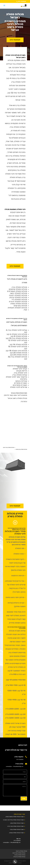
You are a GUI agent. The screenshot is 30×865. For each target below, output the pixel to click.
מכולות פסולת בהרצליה (19, 856)
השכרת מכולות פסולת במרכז (17, 829)
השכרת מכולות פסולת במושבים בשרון (15, 816)
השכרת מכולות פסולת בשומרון (16, 832)
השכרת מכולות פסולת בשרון (17, 823)
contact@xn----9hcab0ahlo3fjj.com (14, 766)
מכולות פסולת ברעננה (21, 851)
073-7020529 (22, 1)
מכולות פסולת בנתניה (19, 854)
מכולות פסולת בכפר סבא (18, 853)
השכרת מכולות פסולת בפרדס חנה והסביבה (13, 819)
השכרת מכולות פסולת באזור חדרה (15, 826)
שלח (23, 798)
